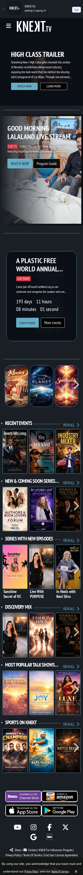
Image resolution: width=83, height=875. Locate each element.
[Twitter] (65, 827)
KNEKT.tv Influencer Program (56, 850)
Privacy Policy (13, 855)
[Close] (3, 9)
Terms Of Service (32, 855)
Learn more (24, 90)
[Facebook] (49, 827)
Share (17, 850)
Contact (32, 850)
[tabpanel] (41, 70)
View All (69, 425)
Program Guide (47, 163)
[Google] (33, 837)
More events (52, 322)
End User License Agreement (61, 855)
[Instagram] (33, 827)
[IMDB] (49, 837)
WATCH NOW (20, 163)
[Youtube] (17, 827)
